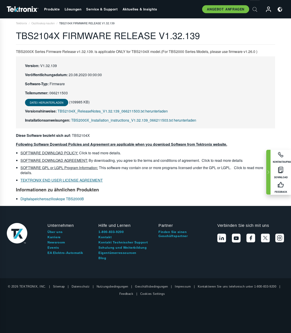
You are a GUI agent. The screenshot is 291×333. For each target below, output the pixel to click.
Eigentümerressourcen (117, 253)
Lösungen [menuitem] (73, 9)
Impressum (183, 286)
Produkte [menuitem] (52, 9)
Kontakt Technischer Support (123, 242)
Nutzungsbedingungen (112, 286)
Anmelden (266, 9)
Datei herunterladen (46, 102)
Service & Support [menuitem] (102, 9)
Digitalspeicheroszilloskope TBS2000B (52, 198)
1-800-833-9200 (111, 232)
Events (53, 247)
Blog (102, 258)
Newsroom (56, 242)
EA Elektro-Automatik (65, 253)
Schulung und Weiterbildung (122, 247)
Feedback (126, 293)
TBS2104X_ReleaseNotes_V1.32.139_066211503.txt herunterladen (113, 111)
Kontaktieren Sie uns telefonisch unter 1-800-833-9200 (237, 286)
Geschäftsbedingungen (151, 286)
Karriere (54, 237)
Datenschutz (81, 286)
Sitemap (59, 286)
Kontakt (105, 237)
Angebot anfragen (225, 9)
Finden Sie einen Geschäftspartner (173, 234)
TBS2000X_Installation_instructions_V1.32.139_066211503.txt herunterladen (133, 120)
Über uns (55, 232)
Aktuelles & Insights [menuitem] (140, 9)
